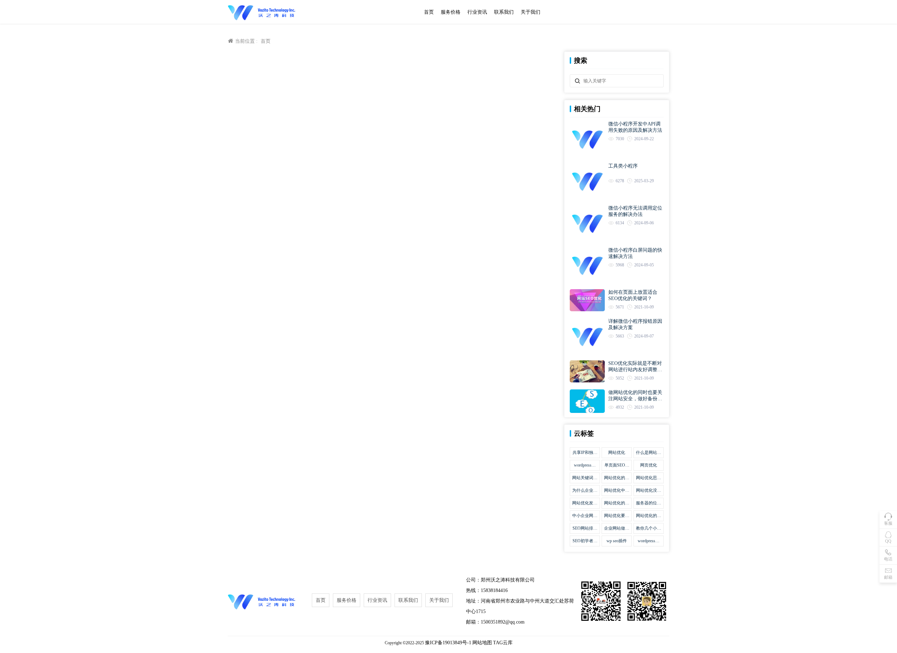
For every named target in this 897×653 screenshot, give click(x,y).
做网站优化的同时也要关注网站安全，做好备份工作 (635, 396)
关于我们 (530, 12)
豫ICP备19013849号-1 (448, 642)
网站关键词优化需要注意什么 (584, 478)
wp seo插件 (617, 540)
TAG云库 (503, 642)
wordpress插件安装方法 (648, 541)
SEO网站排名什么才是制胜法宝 (584, 528)
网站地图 (482, 642)
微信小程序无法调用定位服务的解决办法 (635, 211)
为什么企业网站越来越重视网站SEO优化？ (584, 491)
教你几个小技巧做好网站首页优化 (648, 528)
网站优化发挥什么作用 (584, 503)
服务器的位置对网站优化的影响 (648, 503)
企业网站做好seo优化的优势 (616, 528)
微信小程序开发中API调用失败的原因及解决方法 (635, 127)
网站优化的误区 (616, 478)
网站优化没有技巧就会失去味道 (648, 491)
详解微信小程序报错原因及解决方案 (635, 324)
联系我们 (504, 12)
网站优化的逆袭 (648, 516)
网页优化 (648, 465)
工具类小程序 (623, 166)
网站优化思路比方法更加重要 (648, 478)
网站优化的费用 (616, 503)
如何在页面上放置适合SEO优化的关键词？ (632, 295)
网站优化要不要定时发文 (616, 516)
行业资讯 (477, 12)
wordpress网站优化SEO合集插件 (585, 465)
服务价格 (450, 12)
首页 (429, 12)
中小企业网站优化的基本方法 (584, 516)
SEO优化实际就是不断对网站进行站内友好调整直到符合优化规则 (635, 367)
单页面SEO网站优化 (616, 465)
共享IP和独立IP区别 (585, 453)
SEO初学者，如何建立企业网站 (584, 541)
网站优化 (616, 452)
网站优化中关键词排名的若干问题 (616, 491)
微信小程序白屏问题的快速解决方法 (635, 253)
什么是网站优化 (648, 453)
